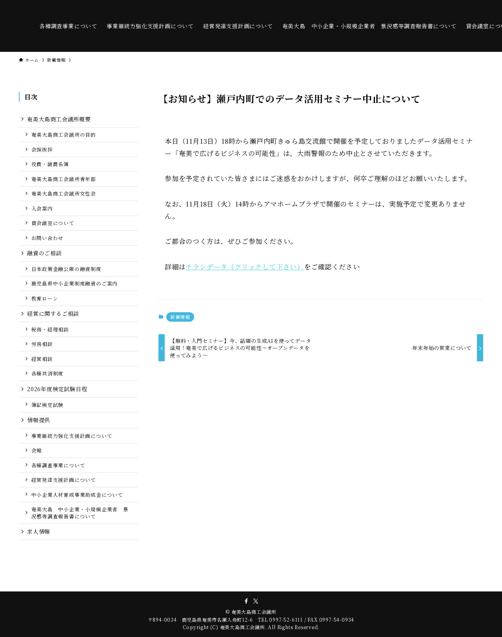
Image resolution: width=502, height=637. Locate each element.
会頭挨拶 (42, 149)
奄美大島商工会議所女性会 (63, 193)
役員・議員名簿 (50, 164)
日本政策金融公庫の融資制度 (66, 269)
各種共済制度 (47, 373)
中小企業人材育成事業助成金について (77, 494)
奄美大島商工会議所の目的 (63, 134)
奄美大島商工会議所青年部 (63, 179)
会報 (36, 450)
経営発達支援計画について (63, 479)
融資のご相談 (44, 253)
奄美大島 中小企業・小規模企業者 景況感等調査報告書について (80, 512)
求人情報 (38, 531)
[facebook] (246, 601)
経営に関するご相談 (53, 313)
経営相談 (42, 358)
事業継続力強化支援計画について (72, 435)
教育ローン (44, 298)
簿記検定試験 (47, 404)
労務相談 (42, 344)
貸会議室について (53, 223)
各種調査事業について (58, 465)
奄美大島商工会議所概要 (59, 119)
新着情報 (180, 316)
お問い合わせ (47, 238)
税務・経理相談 (50, 329)
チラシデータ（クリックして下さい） (245, 266)
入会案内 (42, 208)
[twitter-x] (255, 601)
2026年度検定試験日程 (57, 389)
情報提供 (38, 420)
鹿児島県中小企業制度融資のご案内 (74, 283)
